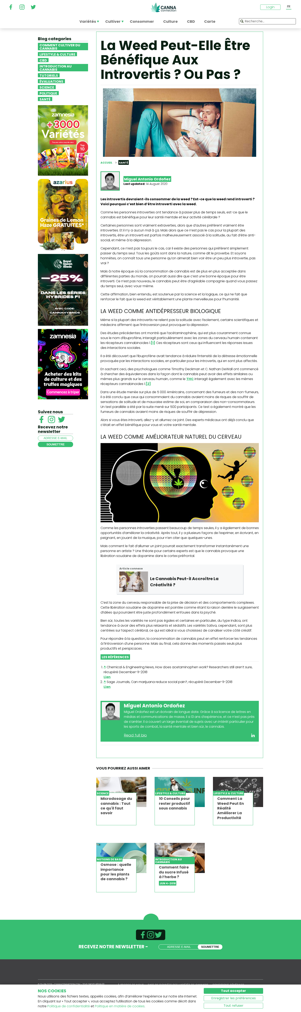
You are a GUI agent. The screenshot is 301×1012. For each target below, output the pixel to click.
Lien (107, 677)
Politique (48, 93)
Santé (45, 99)
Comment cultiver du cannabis (60, 46)
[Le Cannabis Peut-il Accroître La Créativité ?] (133, 581)
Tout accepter (233, 990)
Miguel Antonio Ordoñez (147, 179)
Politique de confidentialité (68, 1006)
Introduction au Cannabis (56, 67)
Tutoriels (49, 75)
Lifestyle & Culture (57, 54)
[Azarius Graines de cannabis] (63, 214)
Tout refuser (233, 1005)
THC (190, 379)
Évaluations (51, 81)
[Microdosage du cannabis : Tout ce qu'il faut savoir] (121, 792)
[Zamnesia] (63, 140)
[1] (153, 342)
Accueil (106, 163)
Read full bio (135, 735)
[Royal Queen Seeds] (63, 289)
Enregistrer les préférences (233, 998)
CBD (43, 60)
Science (47, 87)
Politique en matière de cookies (120, 1006)
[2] (148, 383)
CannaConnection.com (163, 7)
